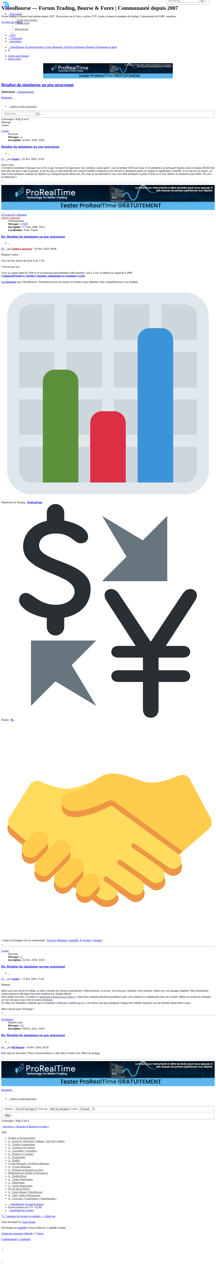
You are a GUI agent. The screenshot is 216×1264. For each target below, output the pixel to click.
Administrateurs (25, 91)
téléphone (62, 940)
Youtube (97, 940)
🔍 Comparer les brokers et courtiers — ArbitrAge (28, 1216)
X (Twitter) (86, 940)
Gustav (5, 131)
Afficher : (9, 1108)
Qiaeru (40, 1233)
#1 (2, 159)
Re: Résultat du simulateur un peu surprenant (33, 236)
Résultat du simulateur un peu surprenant (37, 85)
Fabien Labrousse (10, 217)
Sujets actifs (14, 58)
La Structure (8, 281)
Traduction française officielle (17, 1233)
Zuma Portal (28, 1222)
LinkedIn (73, 940)
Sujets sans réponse (18, 55)
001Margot (7, 1019)
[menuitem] (26, 20)
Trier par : (44, 1108)
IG (12, 719)
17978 (24, 224)
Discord (51, 940)
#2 (2, 248)
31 (22, 1025)
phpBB (21, 1227)
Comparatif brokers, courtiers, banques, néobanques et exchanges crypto (43, 275)
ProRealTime (34, 502)
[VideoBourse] (108, 5)
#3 (2, 978)
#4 (2, 1047)
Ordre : (75, 1108)
